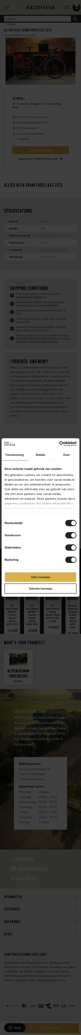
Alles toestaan (40, 577)
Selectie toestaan (40, 588)
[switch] (70, 535)
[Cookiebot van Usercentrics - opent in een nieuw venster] (59, 443)
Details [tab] (40, 454)
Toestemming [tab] (14, 454)
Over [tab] (66, 454)
